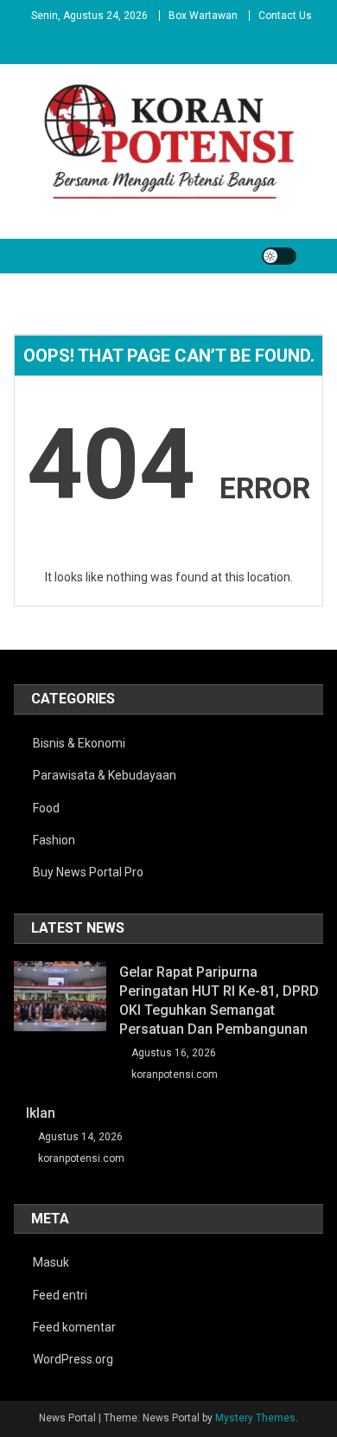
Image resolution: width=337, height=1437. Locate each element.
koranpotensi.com (174, 1074)
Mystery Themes (255, 1418)
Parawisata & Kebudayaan (104, 775)
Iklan (40, 1113)
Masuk (51, 1262)
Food (46, 808)
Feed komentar (74, 1327)
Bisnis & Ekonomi (79, 743)
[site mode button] (279, 256)
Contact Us (285, 16)
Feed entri (60, 1295)
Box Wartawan (203, 16)
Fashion (54, 840)
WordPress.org (73, 1359)
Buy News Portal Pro (88, 872)
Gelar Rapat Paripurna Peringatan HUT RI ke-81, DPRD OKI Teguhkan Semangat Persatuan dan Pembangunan (219, 1000)
